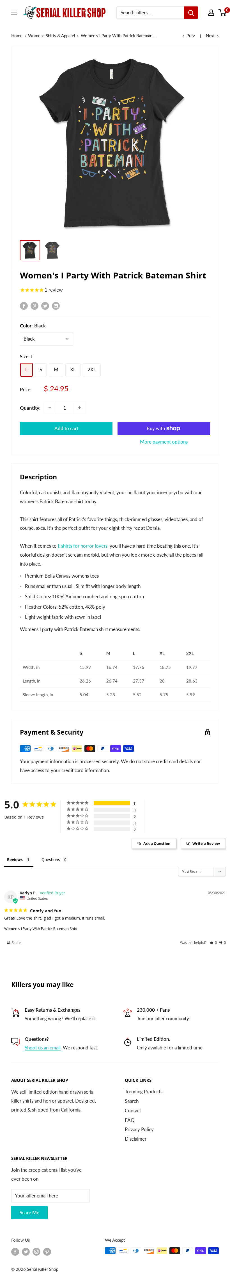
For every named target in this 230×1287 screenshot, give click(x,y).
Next (210, 35)
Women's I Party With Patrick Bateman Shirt (40, 928)
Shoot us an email (43, 1048)
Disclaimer (135, 1139)
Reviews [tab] (15, 859)
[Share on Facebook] (24, 305)
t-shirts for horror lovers (82, 546)
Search (132, 1101)
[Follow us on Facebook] (15, 1251)
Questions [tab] (51, 859)
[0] (222, 12)
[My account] (211, 13)
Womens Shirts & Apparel (51, 35)
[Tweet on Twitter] (45, 305)
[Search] (191, 12)
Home (16, 35)
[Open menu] (14, 13)
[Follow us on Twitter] (26, 1251)
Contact (133, 1110)
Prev (191, 35)
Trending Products (143, 1091)
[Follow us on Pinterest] (47, 1251)
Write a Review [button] (206, 843)
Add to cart (66, 428)
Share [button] (16, 942)
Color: (33, 326)
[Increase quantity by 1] (80, 408)
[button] (213, 942)
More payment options (164, 442)
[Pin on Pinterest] (34, 305)
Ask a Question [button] (157, 843)
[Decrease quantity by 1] (50, 408)
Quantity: (30, 408)
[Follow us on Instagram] (36, 1251)
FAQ (130, 1120)
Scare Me (29, 1212)
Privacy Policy (139, 1129)
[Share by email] (56, 305)
